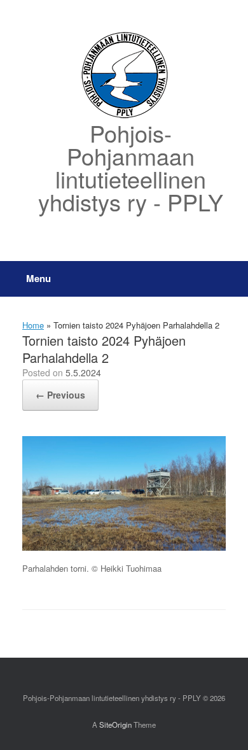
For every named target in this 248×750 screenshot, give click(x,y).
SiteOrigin (115, 724)
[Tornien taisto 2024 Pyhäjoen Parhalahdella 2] (124, 547)
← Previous (60, 394)
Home (33, 325)
